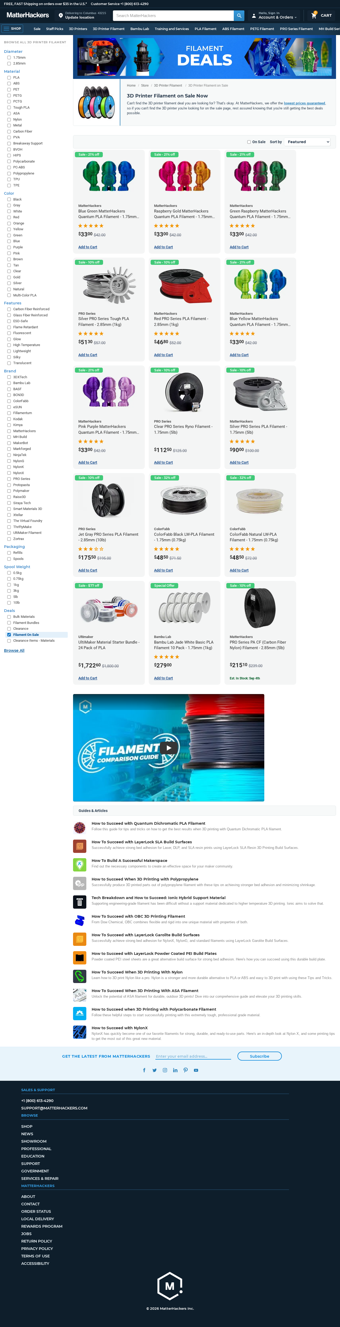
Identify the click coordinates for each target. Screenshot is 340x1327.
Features (12, 303)
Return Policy (36, 1241)
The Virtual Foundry (27, 521)
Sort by (276, 142)
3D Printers (78, 29)
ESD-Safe (20, 321)
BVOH (17, 149)
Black (17, 199)
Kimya (18, 425)
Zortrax (18, 539)
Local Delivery (37, 1219)
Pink (16, 253)
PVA (16, 137)
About (28, 1196)
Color (9, 193)
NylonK (18, 467)
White (17, 211)
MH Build (20, 437)
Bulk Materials (24, 617)
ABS (16, 83)
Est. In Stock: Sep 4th (245, 678)
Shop (26, 1126)
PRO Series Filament (296, 29)
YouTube (196, 1070)
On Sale (259, 142)
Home (131, 85)
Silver (17, 283)
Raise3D (19, 497)
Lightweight (22, 351)
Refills (18, 553)
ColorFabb (20, 401)
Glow (17, 339)
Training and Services (172, 29)
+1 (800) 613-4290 (134, 4)
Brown (18, 259)
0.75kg (18, 579)
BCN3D (18, 395)
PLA (16, 77)
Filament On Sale (26, 635)
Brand (10, 371)
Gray (16, 205)
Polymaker (21, 491)
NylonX (18, 473)
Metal (17, 125)
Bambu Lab (139, 29)
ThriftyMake (22, 527)
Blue (16, 241)
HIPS (17, 155)
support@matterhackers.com (54, 1108)
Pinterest (185, 1070)
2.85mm (19, 63)
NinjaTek (20, 455)
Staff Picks (54, 29)
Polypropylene (23, 173)
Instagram (164, 1070)
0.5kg (17, 573)
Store (145, 85)
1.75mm (19, 57)
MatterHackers (24, 431)
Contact (30, 1204)
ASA (16, 113)
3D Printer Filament (109, 29)
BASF (17, 389)
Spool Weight (17, 566)
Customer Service (105, 4)
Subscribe (259, 1056)
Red (16, 217)
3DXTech (20, 377)
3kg (16, 591)
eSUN (17, 407)
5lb (15, 597)
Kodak (18, 419)
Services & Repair (39, 1178)
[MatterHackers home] (28, 15)
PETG (17, 95)
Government (35, 1171)
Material (12, 71)
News (27, 1134)
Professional (36, 1148)
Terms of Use (35, 1256)
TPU (16, 179)
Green (17, 235)
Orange (18, 223)
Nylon (17, 119)
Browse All (14, 650)
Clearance (20, 629)
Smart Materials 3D (27, 509)
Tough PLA (21, 107)
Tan (16, 265)
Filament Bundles (26, 623)
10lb (16, 603)
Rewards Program (41, 1226)
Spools (18, 559)
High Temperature (26, 345)
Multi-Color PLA (24, 295)
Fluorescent (22, 333)
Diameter (13, 51)
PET (16, 89)
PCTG (17, 101)
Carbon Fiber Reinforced (31, 309)
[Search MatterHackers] (239, 15)
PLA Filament (205, 29)
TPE (16, 185)
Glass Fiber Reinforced (30, 315)
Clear (17, 271)
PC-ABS (19, 167)
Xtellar (18, 515)
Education (32, 1156)
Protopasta (21, 485)
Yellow (18, 229)
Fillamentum (22, 413)
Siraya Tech (22, 503)
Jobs (26, 1233)
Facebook (144, 1070)
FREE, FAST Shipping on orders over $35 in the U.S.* (45, 4)
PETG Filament (262, 29)
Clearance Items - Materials (34, 641)
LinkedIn (175, 1070)
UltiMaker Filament (27, 533)
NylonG (18, 461)
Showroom (33, 1141)
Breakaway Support (27, 143)
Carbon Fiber (22, 131)
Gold (16, 277)
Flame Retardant (25, 327)
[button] (82, 15)
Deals (9, 610)
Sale (37, 29)
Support (30, 1163)
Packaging (14, 546)
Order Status (36, 1211)
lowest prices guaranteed (304, 103)
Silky (16, 357)
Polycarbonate (24, 161)
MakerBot (20, 443)
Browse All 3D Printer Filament (35, 42)
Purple (18, 247)
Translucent (22, 363)
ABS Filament (233, 29)
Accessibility (35, 1263)
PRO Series (21, 479)
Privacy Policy (37, 1248)
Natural (18, 289)
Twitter (154, 1070)
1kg (16, 585)
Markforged (22, 449)
